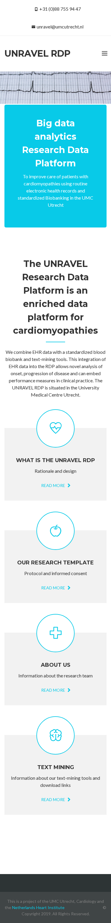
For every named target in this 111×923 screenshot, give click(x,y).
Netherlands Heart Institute (38, 907)
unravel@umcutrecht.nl (60, 26)
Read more (53, 485)
